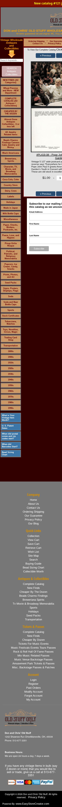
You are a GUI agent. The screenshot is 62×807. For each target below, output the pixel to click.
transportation (33, 619)
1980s (11, 402)
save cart (33, 543)
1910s (11, 362)
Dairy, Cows (11, 191)
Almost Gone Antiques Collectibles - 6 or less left (10, 123)
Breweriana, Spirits (11, 159)
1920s (11, 368)
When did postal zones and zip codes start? (10, 436)
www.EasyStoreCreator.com (32, 803)
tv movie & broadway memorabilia (33, 603)
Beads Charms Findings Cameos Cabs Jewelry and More (10, 143)
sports (33, 607)
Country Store (10, 185)
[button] (45, 55)
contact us (33, 507)
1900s (11, 357)
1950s (11, 385)
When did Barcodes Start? (10, 445)
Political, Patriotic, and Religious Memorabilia (10, 255)
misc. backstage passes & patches (33, 667)
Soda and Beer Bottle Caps (10, 303)
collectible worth (33, 571)
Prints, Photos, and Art (10, 275)
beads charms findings (33, 595)
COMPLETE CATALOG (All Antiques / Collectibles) (10, 102)
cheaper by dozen (33, 639)
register (33, 683)
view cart (33, 539)
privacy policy (33, 519)
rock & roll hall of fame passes (33, 651)
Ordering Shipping (36, 41)
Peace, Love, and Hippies (10, 236)
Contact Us (38, 43)
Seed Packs (10, 282)
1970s (11, 397)
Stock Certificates (10, 316)
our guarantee (33, 515)
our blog (33, 523)
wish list (33, 551)
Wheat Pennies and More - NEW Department (11, 90)
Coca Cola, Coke (11, 179)
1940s (11, 379)
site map (33, 555)
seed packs (33, 615)
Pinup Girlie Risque (11, 244)
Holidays (10, 202)
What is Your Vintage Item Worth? (8, 417)
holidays (33, 611)
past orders (33, 687)
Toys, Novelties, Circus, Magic (10, 330)
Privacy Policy (54, 43)
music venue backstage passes (33, 659)
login (33, 679)
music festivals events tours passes (33, 647)
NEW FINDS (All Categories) (10, 81)
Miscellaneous (11, 219)
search (33, 559)
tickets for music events (33, 643)
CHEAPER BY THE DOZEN (10, 112)
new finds (33, 587)
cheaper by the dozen (33, 591)
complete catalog (33, 583)
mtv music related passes (33, 655)
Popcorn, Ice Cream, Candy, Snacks (10, 266)
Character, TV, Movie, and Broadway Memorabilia (10, 170)
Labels (10, 196)
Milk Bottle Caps (11, 213)
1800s (11, 351)
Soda (10, 296)
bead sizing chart (33, 567)
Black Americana (10, 153)
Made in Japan (10, 208)
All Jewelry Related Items (10, 133)
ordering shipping (33, 511)
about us (33, 503)
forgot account (33, 695)
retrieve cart (33, 547)
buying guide (33, 563)
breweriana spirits (33, 599)
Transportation (10, 345)
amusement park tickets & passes (33, 663)
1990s (11, 408)
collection (33, 536)
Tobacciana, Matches (11, 322)
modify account (33, 691)
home (33, 499)
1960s (11, 391)
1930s (11, 374)
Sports (10, 310)
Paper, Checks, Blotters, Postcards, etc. (10, 227)
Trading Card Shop (10, 338)
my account (33, 699)
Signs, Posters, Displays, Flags (10, 289)
